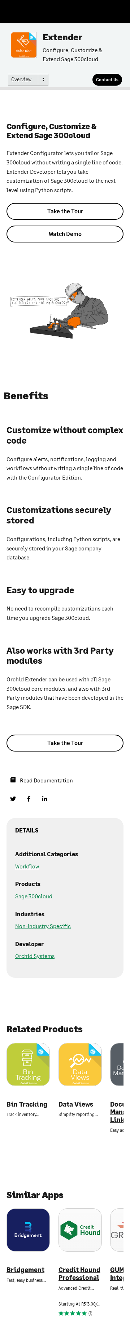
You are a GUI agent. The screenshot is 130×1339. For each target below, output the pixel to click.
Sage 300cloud (33, 896)
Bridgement (25, 1270)
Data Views (75, 1104)
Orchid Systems (35, 955)
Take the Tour (65, 211)
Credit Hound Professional (79, 1273)
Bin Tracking (26, 1104)
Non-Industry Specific (43, 925)
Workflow (27, 866)
